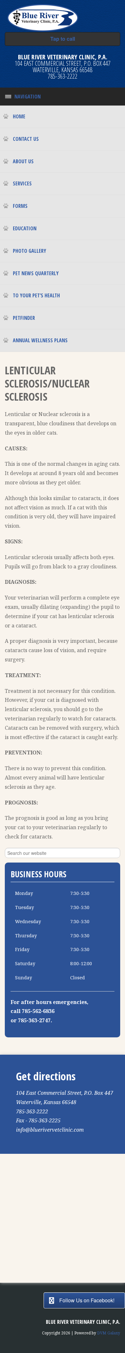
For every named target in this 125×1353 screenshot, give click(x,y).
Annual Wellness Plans (40, 340)
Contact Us (26, 138)
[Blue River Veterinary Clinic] (43, 17)
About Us (23, 161)
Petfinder (24, 317)
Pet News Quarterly (36, 273)
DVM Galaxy (108, 1333)
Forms (20, 205)
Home (19, 116)
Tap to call (62, 38)
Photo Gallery (29, 250)
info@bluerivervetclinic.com (50, 1129)
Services (22, 183)
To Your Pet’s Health (36, 295)
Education (25, 228)
